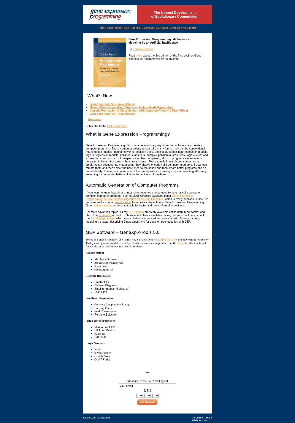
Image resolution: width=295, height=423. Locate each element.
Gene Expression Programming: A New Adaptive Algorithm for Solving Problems (139, 197)
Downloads (148, 28)
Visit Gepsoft (188, 28)
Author (118, 28)
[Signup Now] (147, 402)
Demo (181, 243)
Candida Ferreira (143, 49)
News (110, 28)
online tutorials (103, 205)
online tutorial (123, 202)
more (139, 55)
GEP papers (136, 212)
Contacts (175, 28)
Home (102, 28)
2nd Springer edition (102, 218)
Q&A (126, 28)
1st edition (104, 215)
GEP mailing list (117, 126)
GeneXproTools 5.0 (165, 239)
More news (94, 119)
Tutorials (135, 28)
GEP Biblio (162, 28)
